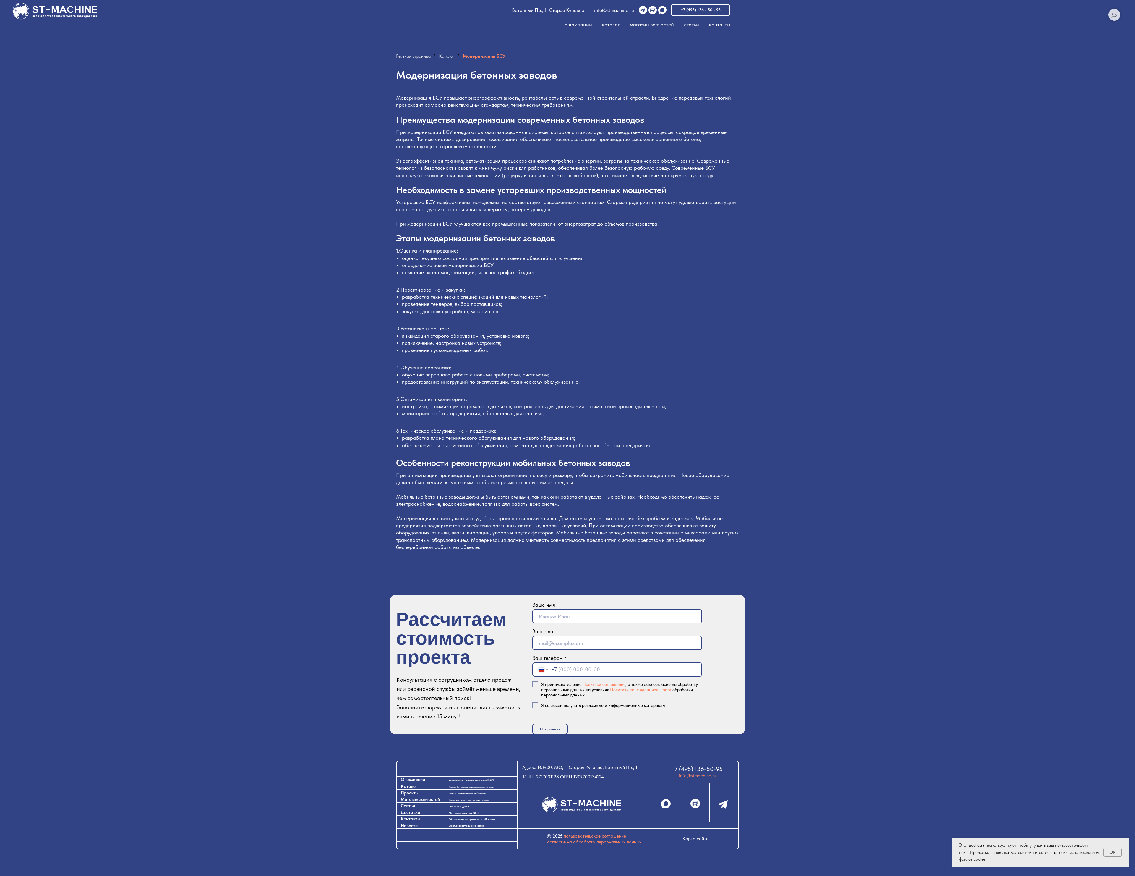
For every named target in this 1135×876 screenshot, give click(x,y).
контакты (719, 24)
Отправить (550, 729)
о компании (578, 24)
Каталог (447, 56)
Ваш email (544, 631)
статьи (691, 24)
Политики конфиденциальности (640, 689)
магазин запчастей (652, 24)
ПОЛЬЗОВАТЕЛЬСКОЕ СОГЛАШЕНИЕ (595, 836)
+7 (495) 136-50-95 (697, 768)
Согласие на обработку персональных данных (594, 842)
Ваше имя (543, 605)
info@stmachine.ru (614, 10)
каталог (611, 24)
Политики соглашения (604, 684)
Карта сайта (695, 838)
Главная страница (413, 56)
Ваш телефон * (549, 658)
